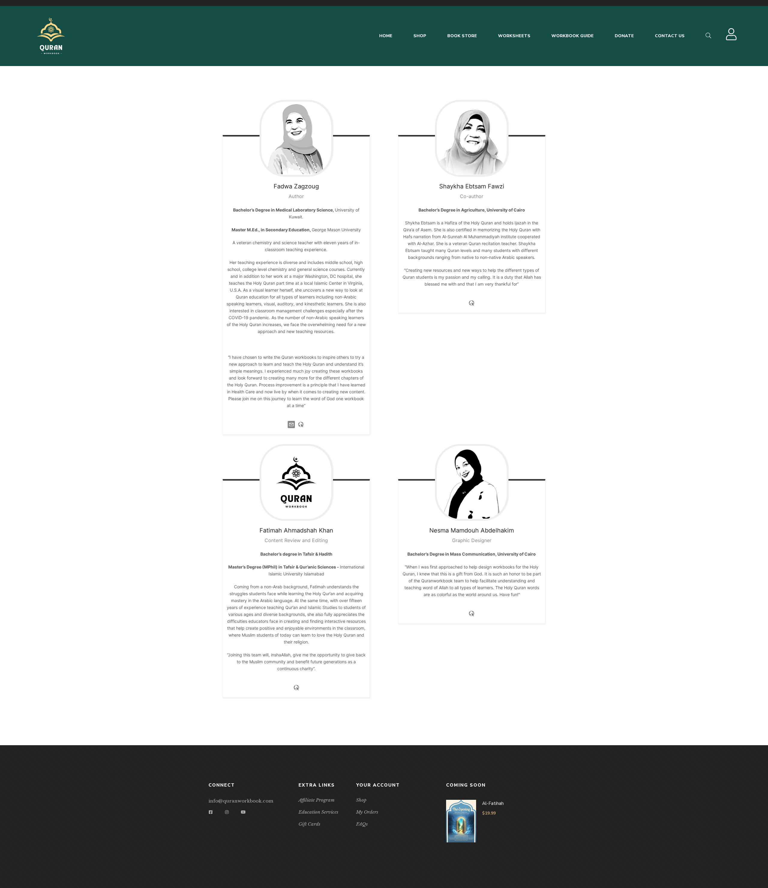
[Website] (301, 424)
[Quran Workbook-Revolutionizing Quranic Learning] (51, 36)
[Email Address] (291, 424)
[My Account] (732, 37)
